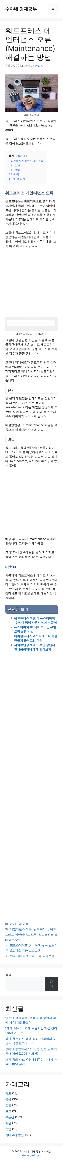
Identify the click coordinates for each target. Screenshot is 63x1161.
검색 (8, 975)
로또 (8, 1111)
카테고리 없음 (19, 924)
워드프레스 (40, 929)
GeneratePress (31, 1155)
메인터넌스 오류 (21, 929)
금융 (8, 1099)
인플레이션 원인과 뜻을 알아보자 (32, 956)
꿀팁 (8, 1105)
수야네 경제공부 (21, 8)
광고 (8, 1093)
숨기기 (21, 156)
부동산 (9, 1117)
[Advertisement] (31, 284)
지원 (8, 1123)
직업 (8, 1129)
